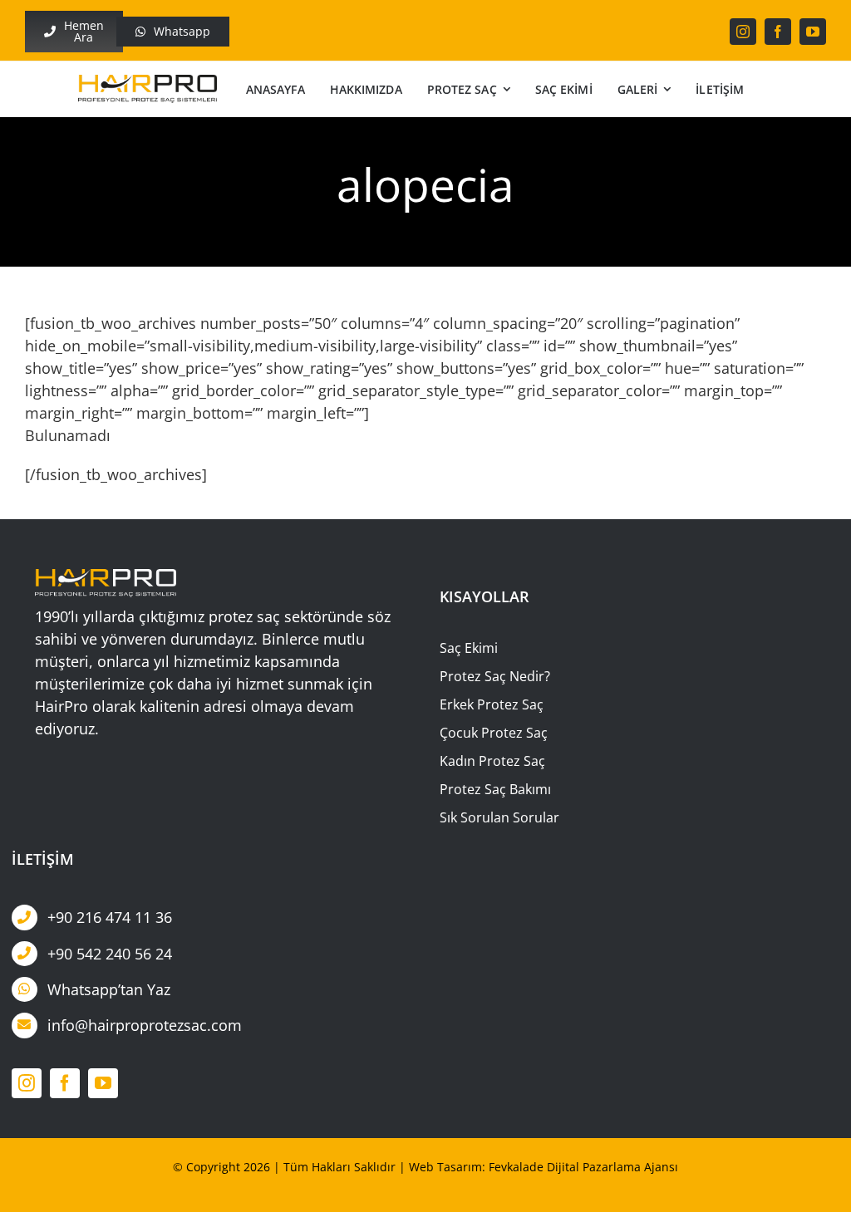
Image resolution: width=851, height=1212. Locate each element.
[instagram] (743, 31)
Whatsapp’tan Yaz (108, 989)
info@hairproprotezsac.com (144, 1025)
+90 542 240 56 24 (109, 954)
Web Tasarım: (447, 1167)
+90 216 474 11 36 (109, 917)
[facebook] (778, 31)
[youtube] (812, 31)
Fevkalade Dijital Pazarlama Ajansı (583, 1167)
